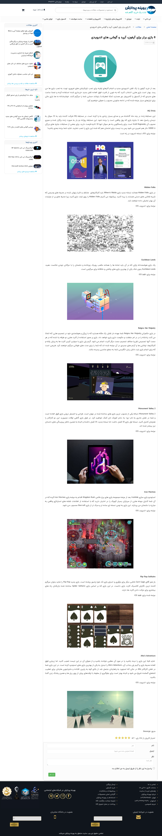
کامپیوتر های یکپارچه (113, 19)
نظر (152, 756)
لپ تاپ (109, 2)
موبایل (84, 2)
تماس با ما (152, 784)
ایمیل (152, 751)
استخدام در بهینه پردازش (105, 797)
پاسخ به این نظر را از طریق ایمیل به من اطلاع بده (132, 768)
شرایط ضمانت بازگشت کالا (105, 801)
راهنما (67, 2)
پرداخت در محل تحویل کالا (105, 804)
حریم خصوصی (150, 804)
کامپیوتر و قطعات (94, 19)
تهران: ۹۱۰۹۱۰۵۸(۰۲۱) (148, 797)
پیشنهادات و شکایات (107, 791)
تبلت (102, 2)
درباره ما (75, 2)
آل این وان (92, 2)
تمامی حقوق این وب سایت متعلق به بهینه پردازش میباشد (81, 833)
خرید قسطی (110, 788)
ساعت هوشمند (76, 19)
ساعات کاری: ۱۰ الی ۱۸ (147, 788)
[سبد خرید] (23, 10)
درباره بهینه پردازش (148, 794)
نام (153, 745)
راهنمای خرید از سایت (147, 791)
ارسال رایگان (110, 784)
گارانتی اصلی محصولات (106, 794)
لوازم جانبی (48, 19)
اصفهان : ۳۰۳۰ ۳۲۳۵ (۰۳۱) (145, 801)
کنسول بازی (61, 19)
